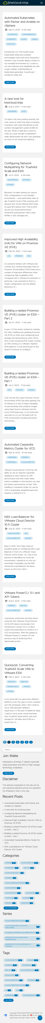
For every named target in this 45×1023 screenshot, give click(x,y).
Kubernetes (11, 39)
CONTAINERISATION (30, 995)
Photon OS (11, 44)
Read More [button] (8, 773)
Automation (12, 34)
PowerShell (11, 462)
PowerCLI (25, 457)
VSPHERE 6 (33, 980)
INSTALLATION (11, 975)
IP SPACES (27, 898)
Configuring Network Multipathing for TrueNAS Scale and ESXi (20, 167)
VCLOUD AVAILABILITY (13, 873)
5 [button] (26, 742)
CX (7, 990)
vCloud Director (28, 462)
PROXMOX (9, 903)
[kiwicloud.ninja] (20, 3)
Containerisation (28, 34)
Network (26, 180)
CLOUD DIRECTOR (12, 893)
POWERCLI (10, 878)
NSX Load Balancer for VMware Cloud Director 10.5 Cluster (19, 521)
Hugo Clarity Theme (28, 1018)
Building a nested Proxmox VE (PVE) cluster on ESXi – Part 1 (21, 377)
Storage (10, 184)
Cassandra (12, 457)
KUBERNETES (10, 995)
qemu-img (24, 681)
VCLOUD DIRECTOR (29, 863)
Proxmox (19, 256)
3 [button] (17, 742)
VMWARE (10, 863)
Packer (23, 39)
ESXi (9, 390)
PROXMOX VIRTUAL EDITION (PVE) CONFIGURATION (21, 938)
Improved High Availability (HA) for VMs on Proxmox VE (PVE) (21, 243)
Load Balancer (13, 533)
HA (9, 256)
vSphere (10, 691)
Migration (11, 681)
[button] (5, 742)
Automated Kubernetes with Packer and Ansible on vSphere (22, 22)
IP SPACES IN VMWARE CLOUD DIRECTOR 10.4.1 (21, 932)
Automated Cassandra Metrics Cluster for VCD (19, 446)
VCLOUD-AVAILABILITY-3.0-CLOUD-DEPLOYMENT (21, 926)
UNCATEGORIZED (12, 888)
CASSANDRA (26, 903)
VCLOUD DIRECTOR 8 (13, 980)
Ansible (34, 39)
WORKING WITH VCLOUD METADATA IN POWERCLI (21, 945)
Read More (10, 82)
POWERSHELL (11, 868)
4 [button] (22, 742)
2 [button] (13, 742)
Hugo (24, 111)
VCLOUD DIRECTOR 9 (29, 970)
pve (29, 256)
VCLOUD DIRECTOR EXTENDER (16, 883)
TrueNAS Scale (12, 686)
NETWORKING (32, 893)
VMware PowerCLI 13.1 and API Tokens (22, 595)
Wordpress (12, 111)
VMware (31, 390)
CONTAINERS (10, 898)
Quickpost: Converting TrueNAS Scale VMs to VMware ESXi (19, 669)
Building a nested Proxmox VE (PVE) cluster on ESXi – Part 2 (21, 314)
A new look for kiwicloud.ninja (14, 101)
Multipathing (12, 180)
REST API (23, 605)
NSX (26, 533)
